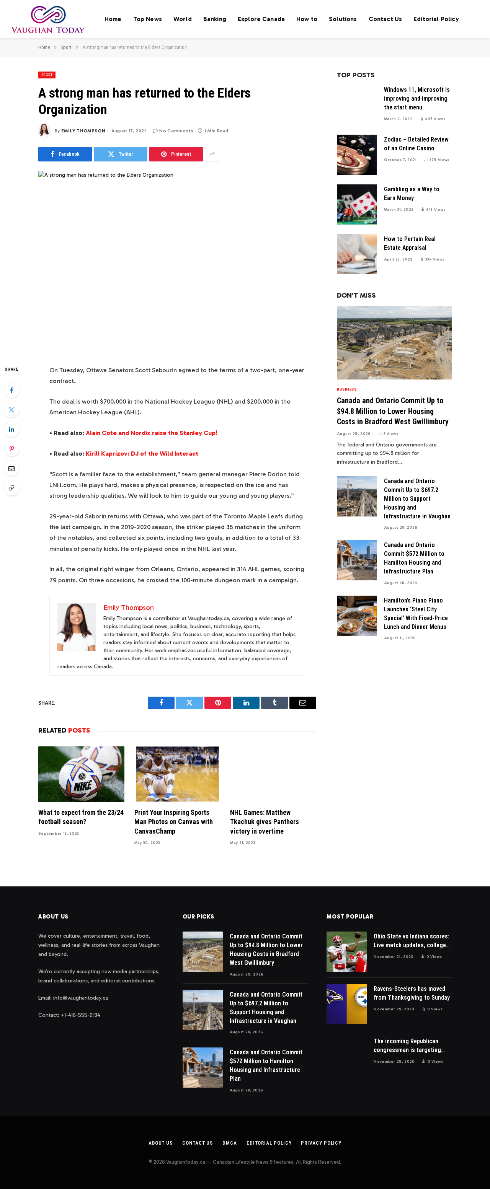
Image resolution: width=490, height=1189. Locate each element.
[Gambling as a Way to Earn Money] (357, 204)
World (182, 19)
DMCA (229, 1143)
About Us (161, 1143)
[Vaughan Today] (48, 19)
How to (306, 19)
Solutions (343, 19)
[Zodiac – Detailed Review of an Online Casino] (357, 155)
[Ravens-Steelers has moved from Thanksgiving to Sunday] (347, 1004)
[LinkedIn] (11, 429)
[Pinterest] (11, 448)
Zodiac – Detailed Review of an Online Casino (416, 144)
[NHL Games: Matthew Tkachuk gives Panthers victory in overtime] (273, 774)
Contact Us (385, 19)
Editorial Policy (436, 19)
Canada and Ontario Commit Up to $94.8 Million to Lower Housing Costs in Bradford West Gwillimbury (393, 411)
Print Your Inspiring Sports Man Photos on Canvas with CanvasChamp (173, 821)
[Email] (11, 468)
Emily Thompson (83, 131)
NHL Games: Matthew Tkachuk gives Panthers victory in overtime (264, 821)
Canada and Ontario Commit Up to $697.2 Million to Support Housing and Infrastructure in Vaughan (417, 498)
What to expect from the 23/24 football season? (81, 817)
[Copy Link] (11, 487)
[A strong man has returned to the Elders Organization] (177, 261)
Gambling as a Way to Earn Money (411, 194)
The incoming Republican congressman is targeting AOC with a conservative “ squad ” (407, 1046)
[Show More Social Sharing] (212, 154)
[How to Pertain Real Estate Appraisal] (357, 254)
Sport (46, 75)
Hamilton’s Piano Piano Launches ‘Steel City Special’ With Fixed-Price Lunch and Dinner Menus (416, 613)
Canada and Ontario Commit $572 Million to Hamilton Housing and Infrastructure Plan (414, 558)
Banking (214, 19)
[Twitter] (11, 409)
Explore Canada (261, 19)
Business (346, 389)
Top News (147, 19)
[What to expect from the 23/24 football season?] (81, 774)
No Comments (176, 131)
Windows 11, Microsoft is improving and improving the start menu (417, 98)
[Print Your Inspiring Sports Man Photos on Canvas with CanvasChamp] (177, 774)
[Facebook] (11, 390)
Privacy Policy (321, 1143)
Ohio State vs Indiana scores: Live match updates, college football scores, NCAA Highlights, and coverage (411, 941)
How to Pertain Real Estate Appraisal (410, 243)
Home (113, 19)
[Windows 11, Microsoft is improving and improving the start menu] (357, 105)
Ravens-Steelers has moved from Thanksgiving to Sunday (412, 993)
